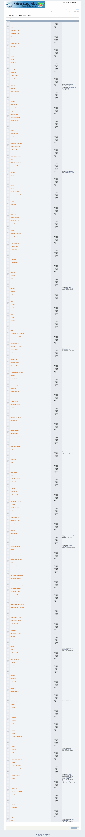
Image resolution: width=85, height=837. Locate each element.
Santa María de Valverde (16, 620)
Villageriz (13, 730)
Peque (12, 462)
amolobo (70, 348)
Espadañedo (13, 204)
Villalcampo (13, 739)
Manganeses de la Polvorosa (17, 336)
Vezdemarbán (14, 701)
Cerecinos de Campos (16, 162)
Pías (12, 475)
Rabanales (13, 530)
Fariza (12, 211)
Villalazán (13, 733)
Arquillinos (13, 62)
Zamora (12, 820)
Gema (12, 278)
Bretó (12, 98)
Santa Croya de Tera (15, 610)
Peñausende (13, 459)
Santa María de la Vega (16, 617)
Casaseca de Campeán (16, 140)
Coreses (12, 178)
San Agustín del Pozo (15, 568)
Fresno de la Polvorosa (16, 233)
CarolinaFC (71, 84)
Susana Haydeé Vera (72, 87)
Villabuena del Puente (16, 714)
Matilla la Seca (14, 352)
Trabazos (13, 662)
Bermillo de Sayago (15, 91)
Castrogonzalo (14, 149)
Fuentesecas (13, 259)
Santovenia (13, 630)
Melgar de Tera (14, 359)
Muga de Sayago (14, 423)
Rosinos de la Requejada (16, 559)
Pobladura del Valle (15, 491)
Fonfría (12, 230)
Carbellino (13, 136)
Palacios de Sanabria (15, 443)
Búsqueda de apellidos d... (67, 88)
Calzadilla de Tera (15, 120)
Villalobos (13, 743)
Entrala (12, 201)
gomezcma (71, 171)
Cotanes (12, 185)
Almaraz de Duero (15, 40)
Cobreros (13, 172)
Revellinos (13, 539)
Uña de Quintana (14, 668)
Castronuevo (13, 152)
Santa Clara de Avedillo (16, 601)
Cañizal (12, 127)
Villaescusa (13, 720)
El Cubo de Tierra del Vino (16, 194)
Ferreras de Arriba (15, 220)
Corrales (12, 181)
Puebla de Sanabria (15, 514)
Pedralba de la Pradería (16, 446)
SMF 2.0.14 (38, 834)
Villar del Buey (14, 788)
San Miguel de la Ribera (16, 588)
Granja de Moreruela (15, 281)
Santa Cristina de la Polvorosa (17, 607)
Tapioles (12, 646)
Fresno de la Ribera (15, 236)
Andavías (13, 46)
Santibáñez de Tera (15, 623)
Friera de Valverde (15, 243)
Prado (12, 510)
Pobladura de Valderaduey (17, 494)
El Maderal (13, 317)
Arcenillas (13, 49)
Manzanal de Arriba (15, 339)
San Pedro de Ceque (15, 594)
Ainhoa (70, 287)
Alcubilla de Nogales (15, 30)
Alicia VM (38, 18)
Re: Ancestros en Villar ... (67, 781)
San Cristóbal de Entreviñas (17, 575)
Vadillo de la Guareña (15, 672)
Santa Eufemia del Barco (16, 614)
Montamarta (13, 381)
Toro (12, 649)
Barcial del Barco (14, 78)
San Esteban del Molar (16, 578)
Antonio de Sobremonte (67, 749)
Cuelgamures (14, 198)
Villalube (13, 752)
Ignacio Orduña (71, 535)
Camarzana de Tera (15, 123)
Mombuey (13, 375)
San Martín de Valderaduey (17, 585)
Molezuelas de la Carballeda (17, 372)
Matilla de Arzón (14, 349)
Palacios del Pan (14, 439)
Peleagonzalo (14, 452)
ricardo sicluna (71, 39)
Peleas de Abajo (14, 456)
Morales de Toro (14, 401)
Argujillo (12, 59)
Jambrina (13, 298)
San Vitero (13, 636)
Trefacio (12, 665)
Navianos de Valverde (15, 427)
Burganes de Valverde (16, 111)
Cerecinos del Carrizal (16, 165)
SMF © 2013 (42, 834)
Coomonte (13, 175)
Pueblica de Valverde (15, 517)
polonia (70, 774)
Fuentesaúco (14, 252)
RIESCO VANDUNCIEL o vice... (68, 252)
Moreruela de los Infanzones (17, 410)
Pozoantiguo (13, 504)
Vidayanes (13, 704)
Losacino (13, 304)
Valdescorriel (13, 681)
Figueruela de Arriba (15, 227)
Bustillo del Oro (14, 114)
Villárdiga (13, 794)
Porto (12, 497)
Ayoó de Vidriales (15, 75)
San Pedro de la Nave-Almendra (18, 597)
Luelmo (12, 314)
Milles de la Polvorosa (16, 365)
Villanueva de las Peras (16, 772)
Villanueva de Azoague (16, 765)
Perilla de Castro (14, 472)
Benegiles (13, 88)
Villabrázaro (13, 710)
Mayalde (12, 356)
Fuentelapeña (14, 249)
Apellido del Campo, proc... (67, 775)
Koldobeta (70, 777)
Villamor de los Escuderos (16, 759)
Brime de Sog (14, 104)
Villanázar (13, 762)
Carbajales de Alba (15, 133)
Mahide (12, 323)
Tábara (12, 643)
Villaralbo (13, 778)
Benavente (13, 85)
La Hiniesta (13, 294)
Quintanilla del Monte (15, 520)
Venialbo (13, 697)
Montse (70, 545)
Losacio (12, 307)
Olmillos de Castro (15, 430)
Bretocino (13, 101)
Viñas (12, 817)
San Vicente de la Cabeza (16, 633)
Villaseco (13, 804)
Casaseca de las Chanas (16, 143)
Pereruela (13, 468)
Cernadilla (13, 169)
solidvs (70, 748)
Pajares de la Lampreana (16, 436)
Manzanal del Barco (15, 343)
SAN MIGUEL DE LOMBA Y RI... (68, 172)
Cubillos (12, 188)
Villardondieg (14, 797)
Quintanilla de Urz (15, 527)
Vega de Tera (13, 688)
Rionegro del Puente (15, 546)
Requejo (12, 536)
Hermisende (13, 291)
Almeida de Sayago (15, 43)
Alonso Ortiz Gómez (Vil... (67, 778)
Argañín (12, 56)
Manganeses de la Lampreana (17, 333)
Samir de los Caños (15, 565)
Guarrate (13, 288)
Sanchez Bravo (65, 649)
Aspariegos (13, 69)
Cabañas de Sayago (15, 117)
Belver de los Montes (15, 82)
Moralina (13, 407)
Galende (12, 265)
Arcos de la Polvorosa (16, 52)
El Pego (12, 449)
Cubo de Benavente (15, 191)
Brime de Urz (13, 107)
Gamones (13, 275)
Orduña (64, 536)
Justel (12, 301)
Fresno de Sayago (15, 240)
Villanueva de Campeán (16, 768)
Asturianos (13, 72)
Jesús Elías (71, 780)
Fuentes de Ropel (15, 256)
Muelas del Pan (14, 420)
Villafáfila (13, 723)
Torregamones (14, 655)
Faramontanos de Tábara (16, 207)
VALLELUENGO (66, 546)
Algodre (12, 36)
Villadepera (13, 717)
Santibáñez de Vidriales (16, 626)
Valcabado (13, 675)
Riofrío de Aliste (14, 543)
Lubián (12, 310)
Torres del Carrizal (15, 659)
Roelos (12, 556)
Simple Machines (47, 834)
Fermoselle (13, 214)
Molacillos (13, 369)
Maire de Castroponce (16, 327)
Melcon (70, 742)
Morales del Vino (14, 394)
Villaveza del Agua (15, 810)
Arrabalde (13, 65)
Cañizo (12, 130)
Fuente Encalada (14, 246)
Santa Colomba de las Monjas (17, 604)
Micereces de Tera (15, 362)
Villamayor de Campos (16, 755)
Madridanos (13, 320)
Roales (12, 549)
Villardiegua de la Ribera (16, 791)
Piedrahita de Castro (15, 478)
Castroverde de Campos (16, 156)
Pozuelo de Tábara (15, 507)
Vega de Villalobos (15, 691)
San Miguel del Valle (15, 591)
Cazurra (12, 159)
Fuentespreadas (14, 262)
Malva (12, 330)
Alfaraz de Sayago (15, 33)
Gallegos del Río (14, 272)
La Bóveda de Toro (15, 94)
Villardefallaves (14, 785)
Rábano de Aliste (14, 533)
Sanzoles (13, 639)
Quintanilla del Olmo (15, 523)
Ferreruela (13, 223)
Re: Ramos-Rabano (66, 85)
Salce (12, 562)
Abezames (13, 23)
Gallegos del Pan (14, 269)
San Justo (13, 581)
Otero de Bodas (14, 433)
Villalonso (13, 746)
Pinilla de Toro (14, 481)
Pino (12, 485)
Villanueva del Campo (15, 775)
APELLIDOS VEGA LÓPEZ (67, 452)
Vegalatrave (13, 694)
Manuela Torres (65, 701)
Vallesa (12, 685)
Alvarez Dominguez (66, 820)
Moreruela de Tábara (15, 414)
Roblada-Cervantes (15, 552)
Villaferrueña (13, 726)
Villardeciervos (14, 781)
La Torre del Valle (14, 652)
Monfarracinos (14, 378)
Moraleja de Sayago (15, 391)
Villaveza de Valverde (15, 814)
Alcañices (13, 27)
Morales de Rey (14, 398)
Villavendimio (14, 807)
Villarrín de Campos (15, 801)
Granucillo (13, 285)
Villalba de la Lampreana (16, 736)
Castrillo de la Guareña (16, 146)
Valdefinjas (13, 678)
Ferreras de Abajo (15, 217)
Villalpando (13, 749)
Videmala (13, 707)
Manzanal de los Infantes (16, 346)
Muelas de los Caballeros (16, 417)
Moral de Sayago (14, 385)
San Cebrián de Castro (16, 572)
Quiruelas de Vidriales (16, 501)
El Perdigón (13, 465)
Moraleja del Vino (14, 388)
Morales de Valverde (15, 404)
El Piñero (13, 488)
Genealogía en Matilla (66, 349)
